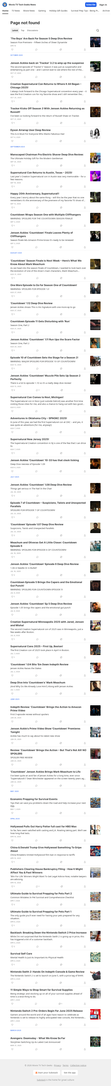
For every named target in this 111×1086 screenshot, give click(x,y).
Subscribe (90, 4)
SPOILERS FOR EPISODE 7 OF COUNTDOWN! (32, 510)
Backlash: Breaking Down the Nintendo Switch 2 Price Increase (48, 932)
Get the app (70, 1072)
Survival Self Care (21, 953)
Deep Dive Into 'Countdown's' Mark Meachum (37, 682)
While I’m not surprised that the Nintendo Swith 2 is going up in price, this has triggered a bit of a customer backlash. (47, 938)
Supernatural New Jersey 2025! (29, 439)
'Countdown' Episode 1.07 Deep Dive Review (36, 524)
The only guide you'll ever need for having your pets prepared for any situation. (45, 917)
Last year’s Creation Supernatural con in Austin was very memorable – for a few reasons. (47, 178)
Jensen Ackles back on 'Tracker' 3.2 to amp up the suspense (47, 63)
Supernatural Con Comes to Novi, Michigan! (37, 397)
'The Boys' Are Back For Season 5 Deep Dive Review (41, 38)
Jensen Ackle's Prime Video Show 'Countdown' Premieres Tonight (45, 730)
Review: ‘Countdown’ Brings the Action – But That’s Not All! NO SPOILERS (48, 752)
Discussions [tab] (32, 30)
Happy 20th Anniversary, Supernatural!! (34, 193)
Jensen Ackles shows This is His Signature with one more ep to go (42, 307)
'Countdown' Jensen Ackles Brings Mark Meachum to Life (45, 771)
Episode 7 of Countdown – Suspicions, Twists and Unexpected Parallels (48, 504)
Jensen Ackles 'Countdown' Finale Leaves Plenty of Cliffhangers (41, 234)
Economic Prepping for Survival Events (34, 799)
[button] (5, 11)
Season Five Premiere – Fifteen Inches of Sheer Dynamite (38, 42)
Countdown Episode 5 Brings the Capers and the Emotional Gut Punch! (46, 584)
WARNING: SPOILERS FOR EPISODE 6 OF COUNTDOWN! (38, 549)
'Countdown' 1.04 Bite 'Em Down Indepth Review (39, 664)
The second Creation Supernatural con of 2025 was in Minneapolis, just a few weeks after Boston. (46, 630)
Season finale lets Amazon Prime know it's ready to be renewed (41, 240)
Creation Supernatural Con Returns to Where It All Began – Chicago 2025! (45, 86)
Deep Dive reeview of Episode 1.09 (27, 464)
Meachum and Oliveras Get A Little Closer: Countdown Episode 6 (43, 544)
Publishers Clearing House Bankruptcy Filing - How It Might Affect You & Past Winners (46, 871)
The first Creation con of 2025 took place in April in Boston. (39, 650)
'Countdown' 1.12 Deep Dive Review (31, 303)
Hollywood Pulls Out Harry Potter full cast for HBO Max (43, 826)
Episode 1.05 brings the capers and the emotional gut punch (40, 607)
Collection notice (78, 1065)
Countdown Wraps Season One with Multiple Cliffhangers (45, 214)
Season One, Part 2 (19, 325)
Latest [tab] (15, 30)
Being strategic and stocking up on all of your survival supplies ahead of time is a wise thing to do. (46, 995)
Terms (66, 1065)
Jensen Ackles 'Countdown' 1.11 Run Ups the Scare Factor (45, 339)
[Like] (12, 49)
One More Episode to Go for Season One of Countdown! (43, 285)
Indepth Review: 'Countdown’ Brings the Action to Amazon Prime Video (45, 709)
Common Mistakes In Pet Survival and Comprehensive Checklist (42, 897)
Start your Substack (48, 1072)
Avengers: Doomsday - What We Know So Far (37, 1038)
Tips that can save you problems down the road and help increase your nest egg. (48, 804)
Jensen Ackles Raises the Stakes (25, 668)
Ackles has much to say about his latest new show (35, 735)
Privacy (57, 1065)
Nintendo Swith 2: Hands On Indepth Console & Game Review (47, 971)
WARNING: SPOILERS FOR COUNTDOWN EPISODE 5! (36, 589)
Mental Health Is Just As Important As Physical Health (36, 957)
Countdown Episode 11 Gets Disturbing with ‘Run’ (40, 321)
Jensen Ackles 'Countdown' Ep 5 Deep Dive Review (41, 603)
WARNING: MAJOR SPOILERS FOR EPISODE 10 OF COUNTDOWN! (42, 361)
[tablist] (25, 30)
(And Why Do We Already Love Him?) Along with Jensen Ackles (41, 686)
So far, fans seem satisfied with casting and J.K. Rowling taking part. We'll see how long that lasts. (48, 832)
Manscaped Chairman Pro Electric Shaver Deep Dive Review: (47, 154)
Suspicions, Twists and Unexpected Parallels (32, 528)
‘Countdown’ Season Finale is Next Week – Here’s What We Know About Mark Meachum (46, 262)
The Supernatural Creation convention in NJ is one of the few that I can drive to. (48, 444)
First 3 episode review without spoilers (29, 714)
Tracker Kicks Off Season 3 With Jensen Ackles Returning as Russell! (47, 110)
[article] (55, 44)
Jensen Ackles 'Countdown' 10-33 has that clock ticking (44, 460)
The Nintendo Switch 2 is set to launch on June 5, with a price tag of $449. (47, 975)
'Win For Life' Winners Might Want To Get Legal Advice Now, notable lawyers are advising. (48, 878)
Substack (41, 1079)
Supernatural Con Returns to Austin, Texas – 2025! (41, 172)
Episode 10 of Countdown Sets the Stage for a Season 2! (44, 357)
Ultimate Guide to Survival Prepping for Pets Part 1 (40, 911)
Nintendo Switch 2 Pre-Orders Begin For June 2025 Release (46, 1010)
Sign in (103, 4)
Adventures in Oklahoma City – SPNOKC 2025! (38, 418)
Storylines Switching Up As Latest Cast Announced (35, 1042)
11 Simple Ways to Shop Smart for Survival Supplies (41, 989)
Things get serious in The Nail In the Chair (31, 488)
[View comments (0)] (36, 49)
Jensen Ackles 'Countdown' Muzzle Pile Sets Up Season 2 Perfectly (45, 377)
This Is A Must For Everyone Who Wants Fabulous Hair (37, 133)
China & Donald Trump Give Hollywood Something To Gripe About (46, 849)
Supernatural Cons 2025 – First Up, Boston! (36, 646)
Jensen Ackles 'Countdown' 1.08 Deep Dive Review (41, 484)
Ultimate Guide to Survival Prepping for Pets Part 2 (41, 893)
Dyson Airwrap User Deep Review (30, 130)
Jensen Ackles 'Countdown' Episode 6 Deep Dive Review (44, 564)
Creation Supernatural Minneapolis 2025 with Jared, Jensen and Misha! (47, 623)
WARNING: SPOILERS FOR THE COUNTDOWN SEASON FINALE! (41, 218)
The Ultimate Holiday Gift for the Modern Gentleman (36, 158)
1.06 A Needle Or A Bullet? (23, 567)
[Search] (98, 30)
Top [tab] (22, 30)
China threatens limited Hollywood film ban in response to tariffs (42, 854)
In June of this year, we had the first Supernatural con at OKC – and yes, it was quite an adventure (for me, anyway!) (46, 423)
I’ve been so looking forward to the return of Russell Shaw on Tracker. (44, 115)
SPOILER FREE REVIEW (21, 757)
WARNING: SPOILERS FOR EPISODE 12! (29, 288)
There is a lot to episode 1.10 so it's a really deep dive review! (40, 382)
